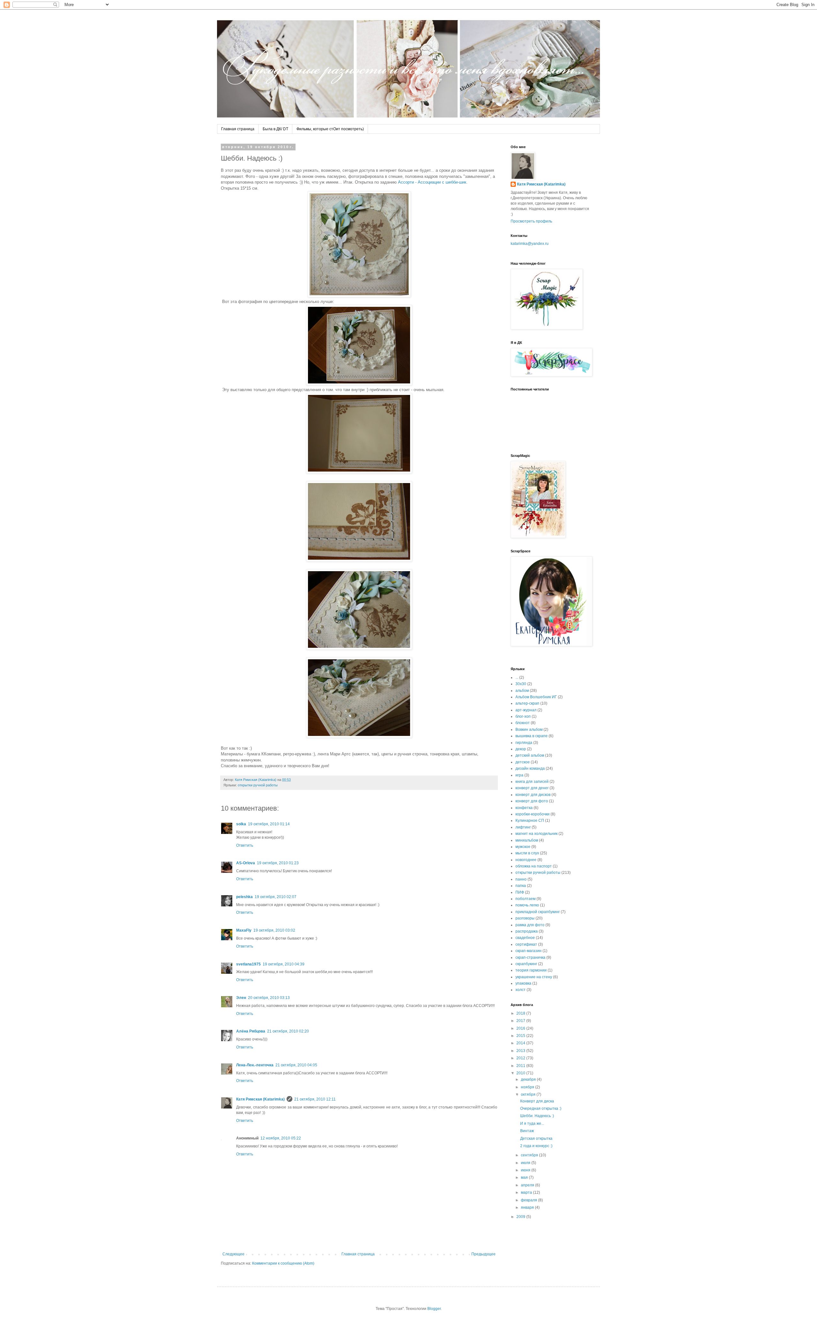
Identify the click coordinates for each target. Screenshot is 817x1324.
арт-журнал (525, 710)
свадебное (525, 937)
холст (520, 989)
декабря (529, 1079)
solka (241, 824)
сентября (530, 1155)
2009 (521, 1216)
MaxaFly (243, 930)
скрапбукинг (526, 964)
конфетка (524, 808)
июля (526, 1163)
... (516, 677)
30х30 (520, 684)
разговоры (525, 918)
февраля (529, 1200)
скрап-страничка (530, 957)
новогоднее (525, 860)
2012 (521, 1058)
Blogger (434, 1308)
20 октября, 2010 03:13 (269, 997)
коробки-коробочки (532, 814)
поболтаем (525, 899)
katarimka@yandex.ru (530, 243)
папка (520, 885)
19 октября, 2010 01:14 (269, 824)
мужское (522, 846)
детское (522, 762)
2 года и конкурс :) (536, 1146)
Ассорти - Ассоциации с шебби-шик (432, 182)
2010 (521, 1073)
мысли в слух (527, 853)
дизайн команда (530, 768)
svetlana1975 (248, 964)
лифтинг (523, 827)
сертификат (526, 944)
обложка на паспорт (533, 866)
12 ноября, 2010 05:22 (280, 1138)
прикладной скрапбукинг (537, 912)
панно (521, 879)
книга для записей (532, 781)
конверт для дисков (533, 794)
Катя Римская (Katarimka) (260, 1099)
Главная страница (237, 129)
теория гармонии (531, 970)
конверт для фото (531, 801)
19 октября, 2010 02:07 (275, 897)
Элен (241, 997)
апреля (528, 1185)
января (528, 1207)
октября (528, 1094)
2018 (521, 1013)
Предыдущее (483, 1254)
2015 (521, 1035)
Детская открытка (536, 1138)
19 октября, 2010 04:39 (283, 964)
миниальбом (526, 840)
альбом (522, 690)
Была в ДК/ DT (275, 129)
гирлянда (523, 742)
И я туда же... (532, 1123)
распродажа (526, 931)
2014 (521, 1043)
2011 (521, 1065)
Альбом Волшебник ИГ (536, 697)
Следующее (233, 1254)
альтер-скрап (527, 703)
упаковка (523, 983)
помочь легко (527, 905)
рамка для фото (529, 925)
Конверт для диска (537, 1101)
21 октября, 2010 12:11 (315, 1099)
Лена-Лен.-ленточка (255, 1065)
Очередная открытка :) (540, 1108)
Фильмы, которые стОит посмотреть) (330, 129)
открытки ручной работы (258, 785)
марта (527, 1192)
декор (520, 749)
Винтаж (527, 1131)
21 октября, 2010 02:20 (288, 1031)
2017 (521, 1020)
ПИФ (519, 892)
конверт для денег (532, 788)
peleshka (244, 897)
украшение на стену (533, 977)
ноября (528, 1087)
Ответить (244, 845)
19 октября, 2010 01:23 (278, 863)
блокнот (522, 723)
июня (526, 1170)
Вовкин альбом (529, 729)
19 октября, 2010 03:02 (274, 930)
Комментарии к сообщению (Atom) (283, 1263)
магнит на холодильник (536, 833)
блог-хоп (523, 716)
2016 (521, 1028)
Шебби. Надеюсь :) (537, 1116)
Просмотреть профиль (531, 221)
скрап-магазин (528, 951)
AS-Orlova (245, 863)
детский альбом (529, 755)
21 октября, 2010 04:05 (296, 1065)
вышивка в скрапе (531, 736)
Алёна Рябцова (250, 1031)
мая (525, 1177)
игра (519, 775)
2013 (521, 1050)
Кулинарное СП (529, 820)
